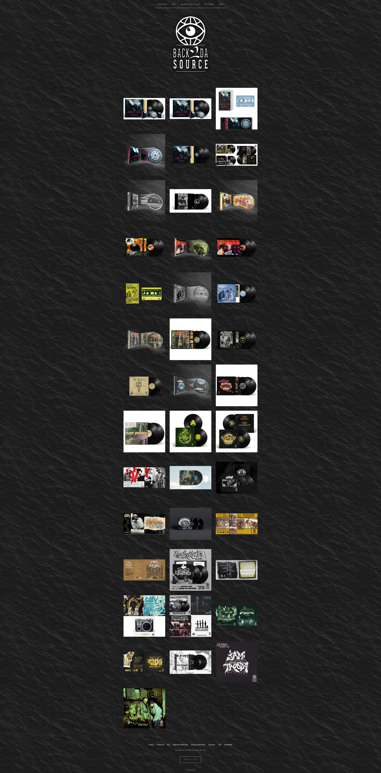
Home (151, 745)
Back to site (190, 759)
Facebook (228, 745)
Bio (174, 4)
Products (162, 4)
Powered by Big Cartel (190, 770)
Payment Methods (190, 4)
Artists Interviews (198, 745)
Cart (221, 4)
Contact (209, 4)
